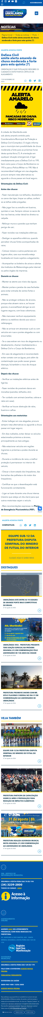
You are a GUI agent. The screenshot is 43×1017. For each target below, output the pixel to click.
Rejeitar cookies (19, 1012)
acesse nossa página (10, 989)
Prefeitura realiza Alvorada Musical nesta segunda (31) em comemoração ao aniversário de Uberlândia (21, 843)
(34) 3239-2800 (11, 885)
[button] (36, 13)
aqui (19, 888)
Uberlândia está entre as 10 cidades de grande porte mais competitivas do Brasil (20, 602)
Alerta (5, 50)
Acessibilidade (36, 2)
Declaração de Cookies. (19, 1008)
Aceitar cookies (29, 1012)
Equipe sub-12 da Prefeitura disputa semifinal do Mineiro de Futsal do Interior (20, 753)
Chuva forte (16, 50)
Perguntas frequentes (11, 975)
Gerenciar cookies (8, 1012)
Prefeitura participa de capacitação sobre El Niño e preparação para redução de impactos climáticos (20, 798)
